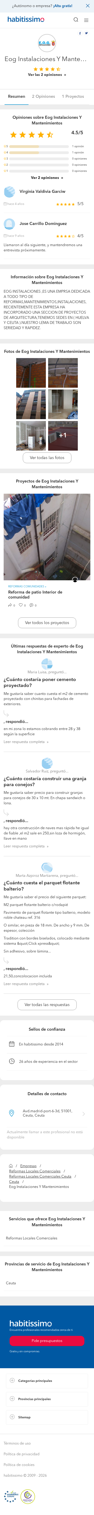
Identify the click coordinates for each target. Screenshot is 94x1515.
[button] (47, 1381)
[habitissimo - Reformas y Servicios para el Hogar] (20, 20)
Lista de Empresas (21, 1429)
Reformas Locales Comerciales (34, 1171)
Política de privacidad (21, 1454)
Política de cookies (19, 1465)
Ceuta (14, 1182)
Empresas (28, 1166)
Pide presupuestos (47, 1507)
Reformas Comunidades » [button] (27, 586)
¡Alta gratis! (62, 6)
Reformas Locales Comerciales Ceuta (40, 1177)
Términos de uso (17, 1443)
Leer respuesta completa (24, 742)
